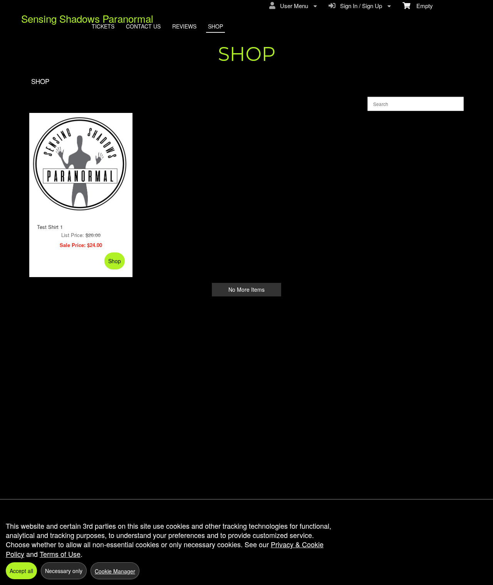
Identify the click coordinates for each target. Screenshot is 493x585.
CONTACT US (143, 26)
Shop (114, 261)
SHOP (215, 26)
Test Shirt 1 (50, 226)
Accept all (21, 571)
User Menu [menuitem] (292, 6)
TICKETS (103, 26)
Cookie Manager (115, 571)
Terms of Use (60, 554)
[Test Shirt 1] (80, 164)
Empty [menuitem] (421, 6)
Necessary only (63, 571)
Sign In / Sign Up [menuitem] (359, 6)
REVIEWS (184, 26)
